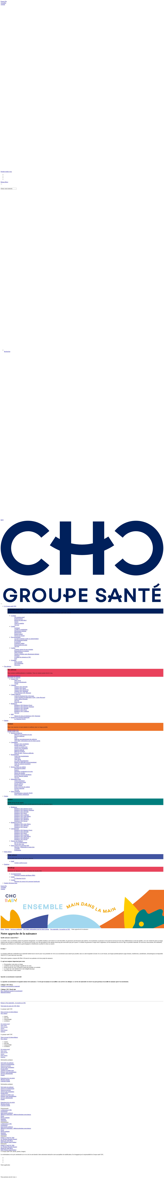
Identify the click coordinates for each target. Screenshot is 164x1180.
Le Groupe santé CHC (10, 606)
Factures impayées (19, 788)
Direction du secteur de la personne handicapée (27, 881)
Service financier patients (21, 776)
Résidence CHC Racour (20, 821)
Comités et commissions (20, 629)
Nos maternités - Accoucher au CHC (60, 929)
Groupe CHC (14, 679)
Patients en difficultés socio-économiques (25, 762)
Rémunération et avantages (21, 651)
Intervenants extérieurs (7, 1113)
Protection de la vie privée (8, 1078)
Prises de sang (18, 702)
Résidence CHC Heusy (20, 709)
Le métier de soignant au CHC (22, 657)
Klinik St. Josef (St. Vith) (7, 1137)
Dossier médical (18, 784)
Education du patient (19, 768)
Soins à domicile (15, 791)
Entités (13, 877)
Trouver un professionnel (7, 1064)
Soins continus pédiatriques (21, 794)
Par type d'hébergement (20, 842)
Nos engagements (15, 637)
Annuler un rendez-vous (20, 747)
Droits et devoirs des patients (22, 787)
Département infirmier (20, 631)
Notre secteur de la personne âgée (20, 845)
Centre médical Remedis (21, 699)
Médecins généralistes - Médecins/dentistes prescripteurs (16, 1114)
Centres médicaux (16, 694)
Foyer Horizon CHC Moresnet (22, 693)
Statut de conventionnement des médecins (25, 739)
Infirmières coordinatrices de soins (23, 771)
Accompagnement (16, 874)
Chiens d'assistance (19, 780)
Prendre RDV (4, 1069)
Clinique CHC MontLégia (21, 690)
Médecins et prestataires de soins (23, 734)
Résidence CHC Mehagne (21, 818)
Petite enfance (8, 851)
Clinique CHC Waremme (21, 691)
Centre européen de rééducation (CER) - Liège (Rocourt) (29, 697)
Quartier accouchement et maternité (10, 986)
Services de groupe (19, 635)
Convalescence (15, 828)
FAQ (15, 658)
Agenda (3, 4)
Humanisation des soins (20, 645)
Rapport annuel (18, 634)
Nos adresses (7, 666)
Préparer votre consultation (21, 744)
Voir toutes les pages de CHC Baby (10, 1006)
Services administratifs (7, 1073)
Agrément (17, 628)
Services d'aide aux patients (18, 767)
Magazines (17, 665)
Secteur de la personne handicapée (20, 717)
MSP (12, 714)
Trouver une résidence (17, 841)
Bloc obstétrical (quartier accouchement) (11, 991)
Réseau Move (4, 182)
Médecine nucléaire (19, 751)
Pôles (15, 737)
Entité (12, 861)
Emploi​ (3, 1075)
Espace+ (16, 770)
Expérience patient (19, 643)
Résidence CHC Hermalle (21, 708)
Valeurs (16, 622)
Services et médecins (16, 733)
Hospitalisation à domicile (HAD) (23, 793)
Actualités (3, 3)
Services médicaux (19, 736)
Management (17, 632)
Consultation (14, 742)
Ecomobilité (17, 642)
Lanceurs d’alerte (5, 1081)
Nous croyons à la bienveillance (9, 1012)
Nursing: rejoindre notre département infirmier (26, 654)
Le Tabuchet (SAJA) (20, 719)
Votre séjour (17, 759)
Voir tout (16, 625)
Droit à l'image (18, 785)
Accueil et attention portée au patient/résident (26, 638)
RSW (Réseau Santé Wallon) (8, 1142)
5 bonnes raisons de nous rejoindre (23, 649)
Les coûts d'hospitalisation (21, 760)
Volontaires (4, 1120)
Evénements (17, 850)
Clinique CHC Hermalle (21, 686)
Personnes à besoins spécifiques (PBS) (24, 875)
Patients (6, 720)
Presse (2, 1116)
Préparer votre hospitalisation (8, 1072)
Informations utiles (16, 779)
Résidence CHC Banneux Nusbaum (24, 706)
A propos (13, 615)
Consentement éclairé (20, 782)
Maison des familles (19, 773)
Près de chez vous (19, 844)
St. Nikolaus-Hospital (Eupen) (9, 1139)
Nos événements (18, 663)
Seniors (6, 796)
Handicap (6, 864)
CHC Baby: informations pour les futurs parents (27, 740)
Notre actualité (18, 662)
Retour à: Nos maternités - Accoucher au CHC (13, 1003)
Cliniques (13, 685)
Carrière (13, 648)
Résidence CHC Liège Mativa (22, 816)
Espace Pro (4, 1)
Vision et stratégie (19, 623)
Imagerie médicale (19, 750)
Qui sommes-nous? (19, 617)
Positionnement (18, 618)
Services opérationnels (20, 682)
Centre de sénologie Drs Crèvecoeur (24, 696)
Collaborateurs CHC (6, 1110)
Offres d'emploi (18, 652)
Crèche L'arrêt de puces (20, 863)
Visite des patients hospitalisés (22, 764)
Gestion (13, 626)
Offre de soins (4, 1027)
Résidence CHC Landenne (21, 711)
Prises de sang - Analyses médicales (24, 753)
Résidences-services (16, 822)
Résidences (14, 703)
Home (2, 929)
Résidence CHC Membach (21, 819)
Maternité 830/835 (6, 992)
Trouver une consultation (21, 748)
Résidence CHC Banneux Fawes (23, 705)
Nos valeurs (4, 1013)
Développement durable (20, 640)
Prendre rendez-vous (13, 730)
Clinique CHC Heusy (20, 688)
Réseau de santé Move (20, 620)
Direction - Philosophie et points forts (24, 847)
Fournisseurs (4, 1111)
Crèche (16, 683)
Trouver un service (6, 1066)
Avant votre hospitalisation (21, 756)
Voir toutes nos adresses (14, 676)
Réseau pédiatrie (5, 1117)
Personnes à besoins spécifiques (22, 774)
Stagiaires (17, 655)
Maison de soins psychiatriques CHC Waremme (27, 716)
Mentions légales (5, 1079)
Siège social (17, 680)
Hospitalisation (15, 754)
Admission (17, 757)
